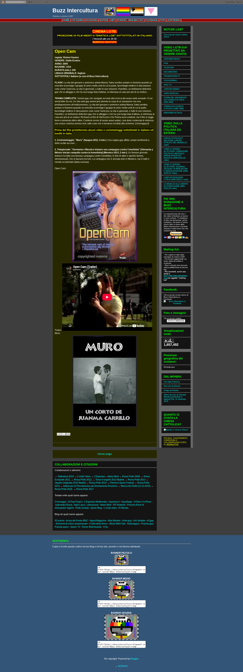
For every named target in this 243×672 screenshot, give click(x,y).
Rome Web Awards (91, 527)
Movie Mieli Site (117, 523)
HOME (66, 20)
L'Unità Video (84, 476)
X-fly (105, 527)
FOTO (163, 20)
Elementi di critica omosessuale (72, 523)
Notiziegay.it (133, 523)
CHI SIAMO (77, 20)
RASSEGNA (91, 20)
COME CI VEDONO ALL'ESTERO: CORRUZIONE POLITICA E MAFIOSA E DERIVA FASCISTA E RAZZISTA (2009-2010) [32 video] (176, 154)
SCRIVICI (123, 666)
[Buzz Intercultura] (121, 564)
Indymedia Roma (63, 505)
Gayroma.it (114, 502)
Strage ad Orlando (171, 390)
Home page (105, 453)
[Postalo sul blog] (60, 434)
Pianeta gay (147, 523)
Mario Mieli (113, 476)
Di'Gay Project (75, 502)
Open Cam (65, 51)
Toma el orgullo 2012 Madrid (109, 479)
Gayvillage (126, 502)
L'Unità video (110, 508)
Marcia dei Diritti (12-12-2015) (135, 486)
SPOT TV (168, 85)
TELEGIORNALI (170, 80)
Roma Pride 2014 (98, 483)
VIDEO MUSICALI (171, 93)
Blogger (134, 659)
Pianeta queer (62, 527)
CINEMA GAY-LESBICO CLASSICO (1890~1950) (174, 107)
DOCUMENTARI (170, 72)
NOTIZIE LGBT (107, 20)
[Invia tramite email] (58, 434)
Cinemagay (60, 502)
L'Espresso (99, 476)
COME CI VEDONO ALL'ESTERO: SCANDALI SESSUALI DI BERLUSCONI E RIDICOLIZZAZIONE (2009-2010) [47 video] (176, 168)
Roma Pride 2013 (136, 479)
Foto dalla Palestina (172, 382)
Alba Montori (114, 520)
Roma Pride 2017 (85, 489)
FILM (166, 63)
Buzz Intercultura (75, 10)
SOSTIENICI (173, 20)
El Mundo (123, 508)
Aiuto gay (127, 520)
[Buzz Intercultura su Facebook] (176, 303)
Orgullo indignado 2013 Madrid (70, 483)
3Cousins (59, 520)
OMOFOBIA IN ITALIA (173, 113)
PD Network (119, 505)
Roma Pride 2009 (131, 476)
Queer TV (75, 527)
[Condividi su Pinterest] (69, 434)
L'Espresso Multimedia (95, 502)
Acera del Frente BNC (77, 520)
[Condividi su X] (63, 434)
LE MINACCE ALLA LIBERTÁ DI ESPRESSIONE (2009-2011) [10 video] (176, 186)
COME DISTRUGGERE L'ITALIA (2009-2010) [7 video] (176, 178)
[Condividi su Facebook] (66, 434)
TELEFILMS (169, 67)
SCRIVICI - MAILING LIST (130, 20)
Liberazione (93, 505)
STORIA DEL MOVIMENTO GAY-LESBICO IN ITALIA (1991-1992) (175, 100)
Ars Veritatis (139, 520)
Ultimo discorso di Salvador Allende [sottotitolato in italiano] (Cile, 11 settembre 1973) (175, 398)
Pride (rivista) (82, 508)
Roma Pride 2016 (64, 489)
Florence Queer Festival (122, 483)
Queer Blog (96, 508)
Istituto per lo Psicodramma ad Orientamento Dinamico (90, 486)
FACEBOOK (151, 20)
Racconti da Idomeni (172, 386)
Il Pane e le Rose (142, 502)
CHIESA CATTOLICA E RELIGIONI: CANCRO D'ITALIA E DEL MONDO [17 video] (175, 141)
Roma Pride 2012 (83, 479)
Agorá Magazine (98, 520)
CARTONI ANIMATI (172, 89)
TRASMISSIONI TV (172, 76)
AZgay (150, 520)
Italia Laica (79, 505)
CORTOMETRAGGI (172, 59)
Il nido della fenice (98, 523)
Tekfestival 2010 (66, 476)
